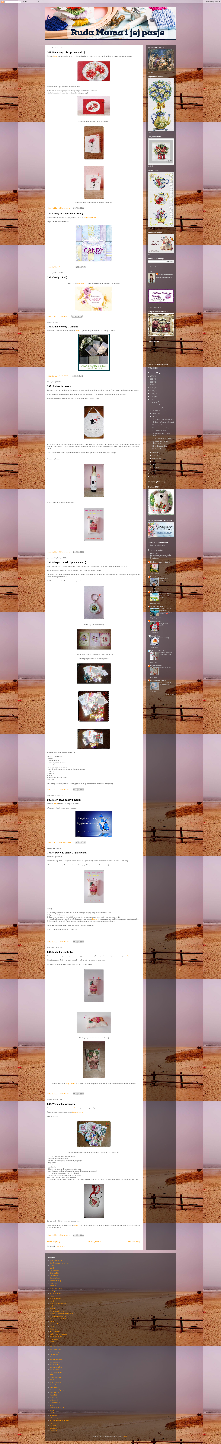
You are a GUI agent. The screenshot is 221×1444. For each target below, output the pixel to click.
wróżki (52, 1413)
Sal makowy (54, 1354)
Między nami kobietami (58, 1303)
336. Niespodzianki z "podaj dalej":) (66, 562)
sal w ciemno (54, 1364)
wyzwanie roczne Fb (57, 1423)
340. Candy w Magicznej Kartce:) (65, 213)
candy (52, 1265)
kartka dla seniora (56, 1288)
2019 (152, 393)
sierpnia (155, 413)
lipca (154, 416)
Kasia (55, 56)
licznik (52, 1301)
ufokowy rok (54, 1400)
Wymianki (53, 1415)
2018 (152, 396)
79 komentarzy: (64, 941)
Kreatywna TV (81, 283)
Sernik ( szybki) (164, 638)
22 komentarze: (64, 552)
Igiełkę (94, 919)
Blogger (124, 1436)
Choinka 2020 (54, 1270)
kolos (52, 1296)
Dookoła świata (55, 1278)
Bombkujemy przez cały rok (59, 1263)
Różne (52, 1341)
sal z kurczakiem (56, 1372)
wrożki (52, 1410)
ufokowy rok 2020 (56, 1403)
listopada (155, 405)
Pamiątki (53, 1321)
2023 (152, 382)
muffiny (52, 1306)
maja (154, 455)
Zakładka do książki (165, 667)
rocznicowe (54, 1339)
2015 (152, 474)
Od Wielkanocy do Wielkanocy (60, 1319)
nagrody (52, 1308)
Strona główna (94, 1241)
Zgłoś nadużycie (154, 307)
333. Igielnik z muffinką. (60, 952)
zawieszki (53, 1430)
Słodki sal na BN (55, 1377)
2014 (152, 477)
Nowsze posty (53, 1241)
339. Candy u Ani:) (57, 277)
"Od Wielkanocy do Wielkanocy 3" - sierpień (165, 595)
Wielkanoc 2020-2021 (57, 1408)
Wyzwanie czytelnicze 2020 (59, 1420)
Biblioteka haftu (155, 621)
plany (52, 1326)
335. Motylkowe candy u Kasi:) (64, 800)
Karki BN (53, 1286)
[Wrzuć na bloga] (76, 208)
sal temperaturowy (56, 1359)
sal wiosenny (54, 1369)
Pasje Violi (154, 553)
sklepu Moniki (70, 1083)
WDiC (52, 1405)
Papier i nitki (154, 592)
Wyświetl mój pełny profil (164, 277)
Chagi (77, 330)
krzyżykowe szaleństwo (158, 680)
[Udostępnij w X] (78, 208)
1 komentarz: (64, 316)
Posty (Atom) (60, 1246)
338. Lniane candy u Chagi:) (62, 326)
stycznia (155, 467)
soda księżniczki (55, 1382)
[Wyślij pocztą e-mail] (74, 208)
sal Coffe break (55, 1347)
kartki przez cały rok (57, 1291)
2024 (152, 379)
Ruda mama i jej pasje (157, 545)
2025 (152, 376)
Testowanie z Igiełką (57, 1390)
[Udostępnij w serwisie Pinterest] (83, 208)
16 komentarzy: (64, 208)
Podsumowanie (55, 1331)
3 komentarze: (64, 376)
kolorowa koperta (55, 1293)
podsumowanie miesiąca (58, 1334)
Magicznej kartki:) (90, 217)
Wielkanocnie (163, 564)
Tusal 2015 (54, 1395)
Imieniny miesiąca (56, 1281)
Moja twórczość (155, 666)
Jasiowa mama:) (77, 1112)
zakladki (53, 1425)
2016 (152, 471)
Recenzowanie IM (56, 1336)
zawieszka (53, 1428)
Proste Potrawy (155, 636)
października (156, 408)
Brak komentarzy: (65, 267)
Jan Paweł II (54, 1283)
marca (154, 461)
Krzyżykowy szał (156, 577)
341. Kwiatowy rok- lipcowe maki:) (66, 52)
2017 (152, 399)
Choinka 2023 (54, 1275)
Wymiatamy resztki (56, 1418)
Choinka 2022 (54, 1273)
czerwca (155, 452)
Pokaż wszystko (170, 694)
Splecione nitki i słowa (158, 651)
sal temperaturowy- (56, 1362)
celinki (52, 1268)
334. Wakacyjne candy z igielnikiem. (67, 852)
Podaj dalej (54, 1329)
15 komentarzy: (64, 1093)
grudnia (154, 402)
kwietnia (155, 458)
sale (51, 1375)
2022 (152, 385)
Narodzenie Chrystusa (57, 1311)
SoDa (52, 1380)
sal (51, 1344)
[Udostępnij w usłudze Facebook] (81, 208)
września (155, 411)
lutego (154, 464)
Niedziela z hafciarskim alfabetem (61, 1314)
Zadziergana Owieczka (158, 606)
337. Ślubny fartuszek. (59, 386)
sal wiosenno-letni (56, 1367)
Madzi (76, 1225)
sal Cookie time (55, 1349)
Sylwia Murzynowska (165, 274)
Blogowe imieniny (56, 1260)
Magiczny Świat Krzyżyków (160, 562)
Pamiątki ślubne (55, 1324)
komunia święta (55, 1298)
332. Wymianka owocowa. (61, 1104)
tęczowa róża (54, 1392)
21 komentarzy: (64, 789)
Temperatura (54, 1387)
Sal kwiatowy (54, 1352)
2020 (152, 391)
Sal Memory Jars (56, 1357)
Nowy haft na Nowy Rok (58, 1316)
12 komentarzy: (64, 1235)
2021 (152, 388)
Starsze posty (134, 1241)
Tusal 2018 (54, 1397)
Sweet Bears (54, 1385)
